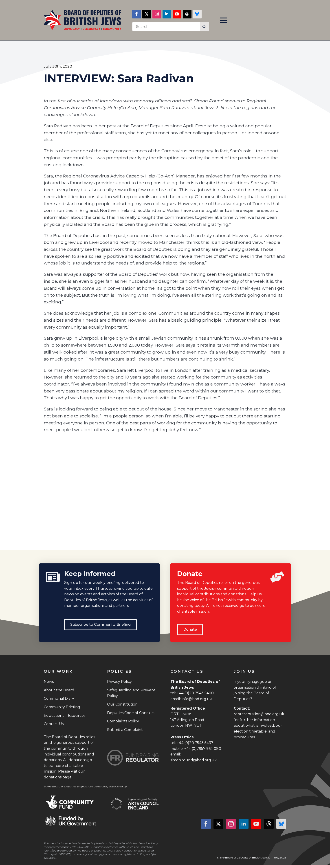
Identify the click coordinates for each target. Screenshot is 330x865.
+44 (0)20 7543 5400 (195, 693)
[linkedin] (167, 14)
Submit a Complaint (125, 730)
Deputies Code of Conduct (131, 713)
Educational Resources (64, 715)
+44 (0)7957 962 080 (202, 748)
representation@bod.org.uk (259, 714)
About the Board (59, 690)
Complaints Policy (123, 721)
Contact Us (54, 724)
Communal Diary (59, 698)
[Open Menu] (223, 20)
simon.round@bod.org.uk (193, 760)
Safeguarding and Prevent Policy (131, 693)
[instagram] (156, 14)
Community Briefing (62, 707)
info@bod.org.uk (197, 699)
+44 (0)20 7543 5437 (195, 743)
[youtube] (177, 14)
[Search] (204, 26)
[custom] (187, 14)
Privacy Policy (119, 681)
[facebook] (136, 14)
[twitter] (146, 14)
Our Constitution (122, 704)
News (49, 681)
